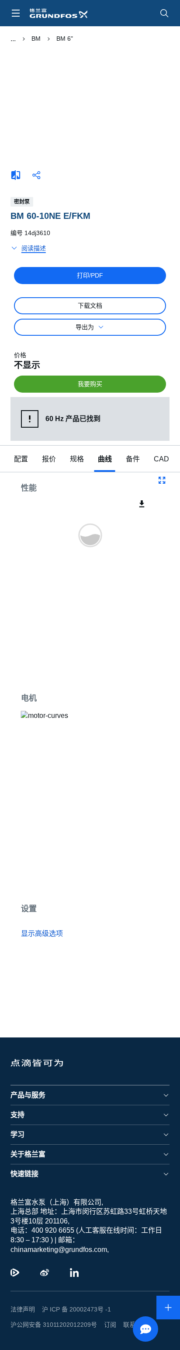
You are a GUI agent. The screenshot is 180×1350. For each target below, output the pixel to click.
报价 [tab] (49, 459)
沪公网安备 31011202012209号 (50, 1325)
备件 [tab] (133, 459)
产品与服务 (27, 1095)
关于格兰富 (27, 1154)
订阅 (103, 1325)
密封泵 (22, 201)
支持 (17, 1114)
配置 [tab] (21, 459)
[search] (164, 13)
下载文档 (90, 305)
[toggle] (15, 13)
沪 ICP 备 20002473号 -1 (73, 1309)
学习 (17, 1134)
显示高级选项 (42, 934)
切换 (12, 39)
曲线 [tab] (105, 459)
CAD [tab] (160, 459)
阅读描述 (33, 248)
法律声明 (22, 1309)
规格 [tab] (77, 459)
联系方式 (128, 1325)
